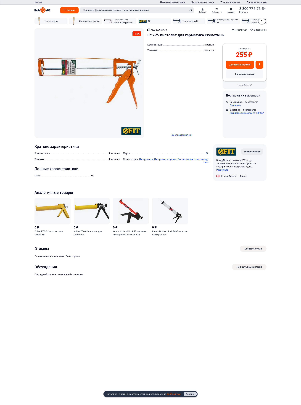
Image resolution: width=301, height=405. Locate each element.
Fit (207, 153)
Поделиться (241, 30)
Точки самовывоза (230, 2)
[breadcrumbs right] (262, 21)
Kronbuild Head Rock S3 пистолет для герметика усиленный (129, 233)
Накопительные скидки (172, 2)
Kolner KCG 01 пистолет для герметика (48, 233)
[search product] (190, 10)
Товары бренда (252, 151)
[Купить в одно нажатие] (259, 65)
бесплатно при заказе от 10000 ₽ (247, 113)
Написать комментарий (249, 266)
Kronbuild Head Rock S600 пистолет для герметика (170, 233)
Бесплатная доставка (202, 2)
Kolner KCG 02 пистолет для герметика (88, 233)
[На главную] (42, 10)
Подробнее (243, 85)
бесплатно (235, 105)
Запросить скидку (244, 73)
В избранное (260, 30)
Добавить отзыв (253, 248)
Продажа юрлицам (257, 2)
